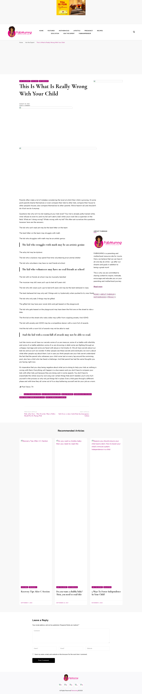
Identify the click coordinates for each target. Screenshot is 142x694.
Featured (51, 31)
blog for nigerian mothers (51, 394)
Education (55, 33)
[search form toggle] (134, 32)
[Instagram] (71, 685)
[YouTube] (81, 685)
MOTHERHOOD (100, 297)
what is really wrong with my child (32, 397)
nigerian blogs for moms (82, 394)
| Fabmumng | (74, 690)
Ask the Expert (69, 33)
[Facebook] (60, 685)
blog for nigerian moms (32, 394)
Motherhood (64, 31)
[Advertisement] (71, 58)
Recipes (100, 31)
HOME (96, 294)
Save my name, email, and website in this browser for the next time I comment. (61, 654)
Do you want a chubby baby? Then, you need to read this (69, 593)
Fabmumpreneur (85, 33)
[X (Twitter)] (65, 685)
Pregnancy (89, 31)
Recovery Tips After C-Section (35, 591)
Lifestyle (77, 31)
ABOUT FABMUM (107, 294)
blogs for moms (67, 394)
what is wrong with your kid (56, 397)
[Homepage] (71, 677)
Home (41, 31)
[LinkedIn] (76, 685)
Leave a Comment (25, 106)
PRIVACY (111, 297)
